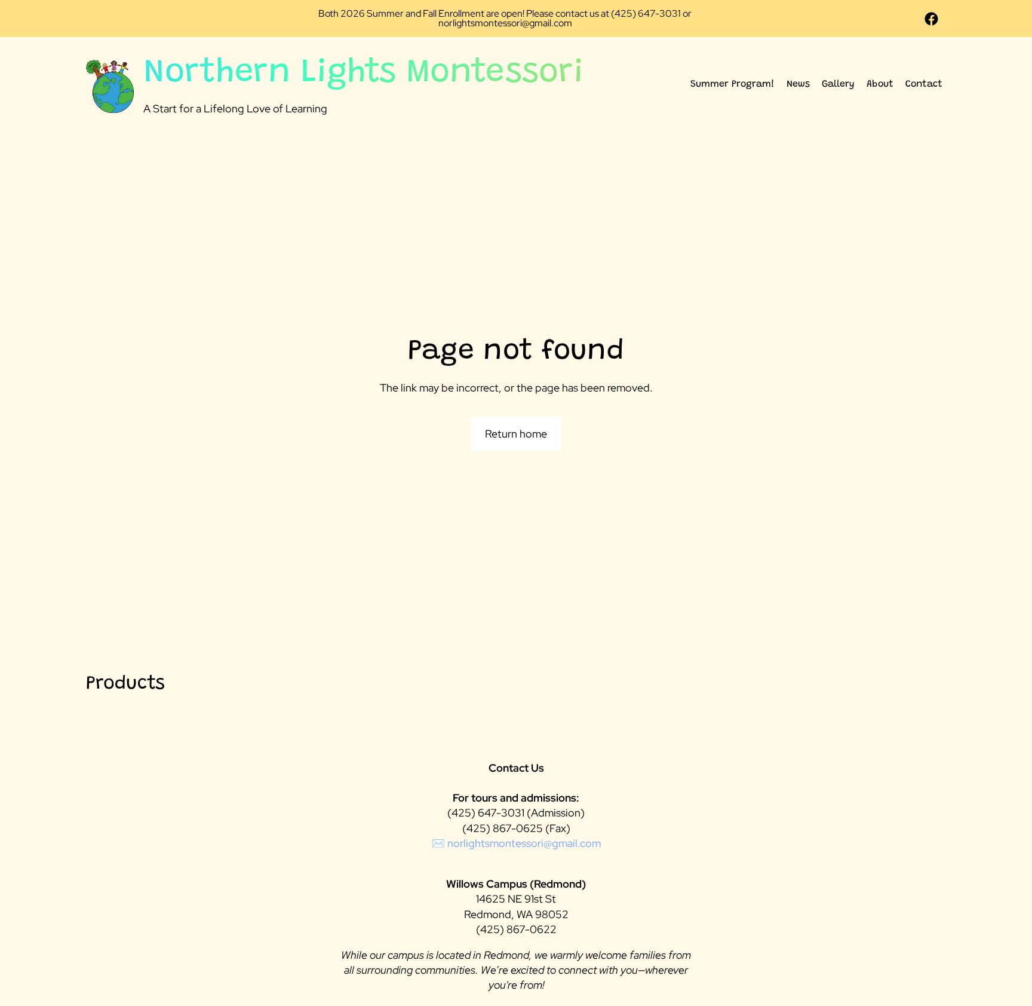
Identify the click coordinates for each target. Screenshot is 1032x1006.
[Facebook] (931, 18)
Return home (516, 434)
